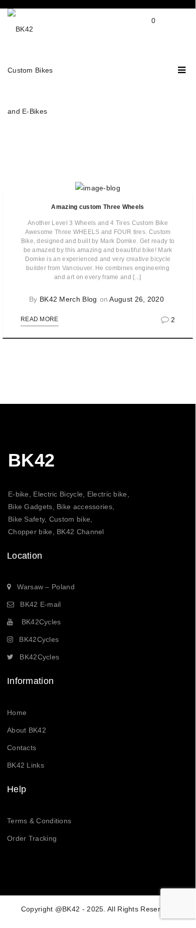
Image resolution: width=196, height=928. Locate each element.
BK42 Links (25, 765)
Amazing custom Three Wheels (97, 206)
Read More (40, 319)
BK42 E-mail (40, 604)
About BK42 (26, 730)
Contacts (21, 748)
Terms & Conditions (39, 821)
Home (17, 713)
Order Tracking (32, 838)
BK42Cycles (41, 622)
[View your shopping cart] (143, 29)
